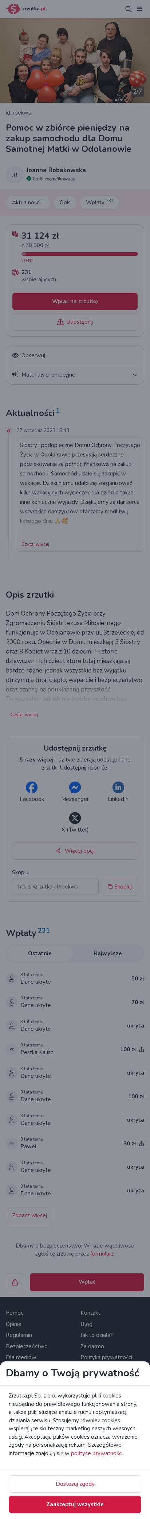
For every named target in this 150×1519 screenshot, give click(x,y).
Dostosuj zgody (75, 1484)
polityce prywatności (97, 1453)
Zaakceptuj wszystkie (75, 1504)
